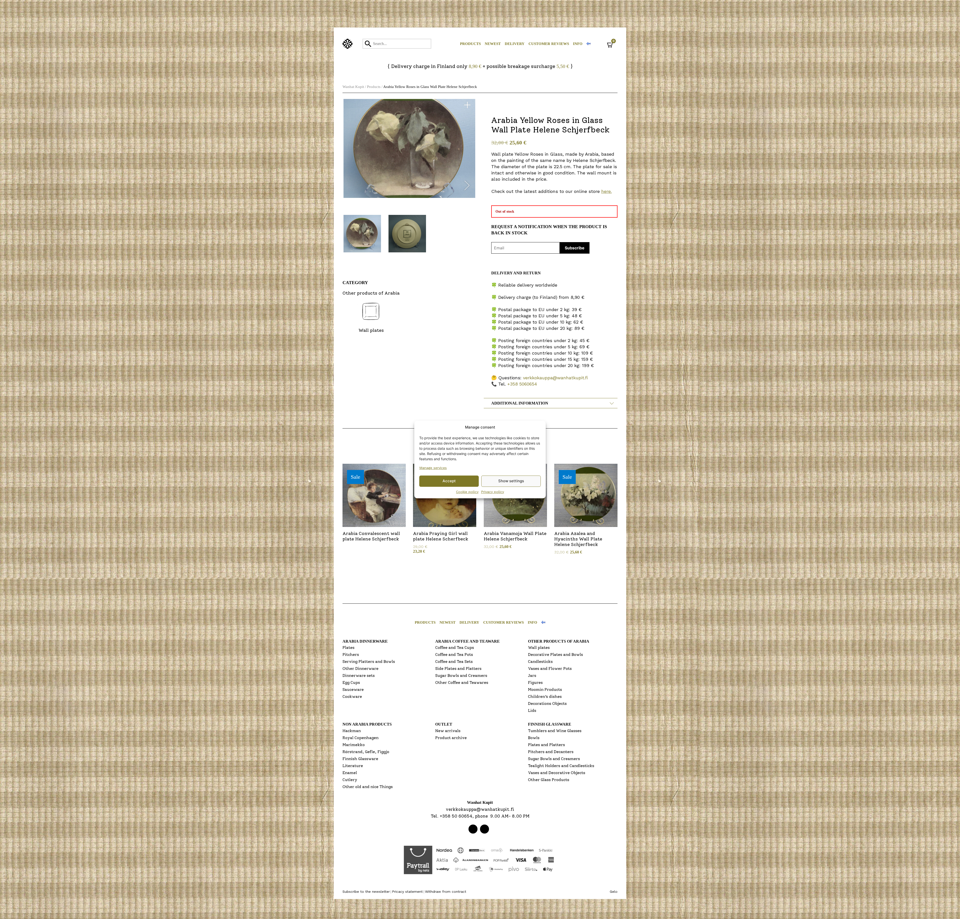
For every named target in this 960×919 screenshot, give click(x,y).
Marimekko (353, 744)
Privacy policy (492, 492)
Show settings (511, 480)
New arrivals (447, 730)
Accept (449, 480)
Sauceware (353, 689)
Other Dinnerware (360, 668)
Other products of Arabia (558, 641)
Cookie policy (467, 492)
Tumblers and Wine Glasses (555, 730)
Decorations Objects (547, 703)
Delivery (514, 44)
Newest (493, 44)
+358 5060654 (522, 384)
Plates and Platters (546, 744)
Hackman (351, 730)
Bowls (534, 737)
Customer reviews (548, 44)
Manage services (433, 468)
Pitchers (350, 654)
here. (606, 191)
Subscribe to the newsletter (366, 892)
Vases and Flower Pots (550, 668)
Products (470, 44)
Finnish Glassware (360, 758)
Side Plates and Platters (458, 668)
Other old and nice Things (367, 786)
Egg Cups (351, 682)
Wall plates (539, 647)
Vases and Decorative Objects (556, 772)
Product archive (451, 737)
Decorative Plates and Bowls (555, 654)
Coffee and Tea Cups (454, 647)
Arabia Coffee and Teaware (467, 641)
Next (467, 186)
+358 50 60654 (456, 816)
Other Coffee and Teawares (461, 682)
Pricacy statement (407, 892)
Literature (352, 765)
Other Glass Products (548, 779)
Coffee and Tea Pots (454, 654)
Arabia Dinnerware (365, 641)
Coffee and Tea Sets (454, 661)
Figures (535, 682)
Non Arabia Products (367, 724)
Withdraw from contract (445, 892)
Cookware (352, 696)
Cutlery (349, 779)
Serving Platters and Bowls (368, 661)
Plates (348, 647)
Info (577, 44)
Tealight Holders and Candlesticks (561, 765)
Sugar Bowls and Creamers (461, 675)
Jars (532, 675)
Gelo (614, 892)
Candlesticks (540, 661)
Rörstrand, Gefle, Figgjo (365, 751)
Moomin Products (545, 689)
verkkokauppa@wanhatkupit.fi (555, 377)
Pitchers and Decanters (551, 751)
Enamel (349, 772)
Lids (532, 710)
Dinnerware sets (358, 675)
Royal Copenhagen (360, 737)
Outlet (443, 724)
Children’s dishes (545, 696)
